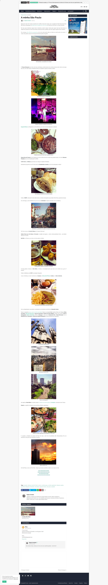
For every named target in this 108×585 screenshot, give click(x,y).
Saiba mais (16, 578)
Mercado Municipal (30, 313)
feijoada (58, 485)
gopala (62, 485)
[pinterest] (86, 7)
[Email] (43, 490)
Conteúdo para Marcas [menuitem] (30, 11)
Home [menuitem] (22, 11)
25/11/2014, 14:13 (28, 528)
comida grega (45, 485)
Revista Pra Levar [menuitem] (62, 11)
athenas (29, 485)
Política (85, 583)
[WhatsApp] (38, 490)
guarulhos (23, 486)
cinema (39, 485)
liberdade (32, 486)
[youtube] (84, 7)
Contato (76, 583)
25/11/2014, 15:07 (32, 543)
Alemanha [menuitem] (39, 11)
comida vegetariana (52, 485)
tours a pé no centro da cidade (35, 312)
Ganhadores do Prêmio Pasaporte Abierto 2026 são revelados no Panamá (54, 2)
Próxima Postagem (62, 570)
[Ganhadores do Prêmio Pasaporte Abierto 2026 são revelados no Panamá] (28, 2)
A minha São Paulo (26, 516)
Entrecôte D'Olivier (46, 275)
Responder (24, 539)
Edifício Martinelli (30, 314)
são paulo (49, 486)
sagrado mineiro (43, 486)
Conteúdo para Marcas (62, 583)
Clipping (80, 583)
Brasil (36, 485)
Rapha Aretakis (30, 494)
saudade (53, 486)
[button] (84, 2)
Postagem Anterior (25, 570)
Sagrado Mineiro (24, 126)
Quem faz (71, 583)
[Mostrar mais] (45, 490)
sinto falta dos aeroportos (32, 32)
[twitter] (81, 7)
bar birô (33, 485)
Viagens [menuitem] (54, 11)
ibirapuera (28, 486)
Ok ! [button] (4, 581)
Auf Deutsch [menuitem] (70, 11)
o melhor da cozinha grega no (47, 402)
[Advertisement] (77, 69)
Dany (26, 526)
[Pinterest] (40, 490)
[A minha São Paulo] (28, 511)
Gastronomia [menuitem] (47, 11)
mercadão (37, 486)
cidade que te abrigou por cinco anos (39, 25)
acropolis (29, 14)
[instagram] (25, 576)
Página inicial (23, 14)
